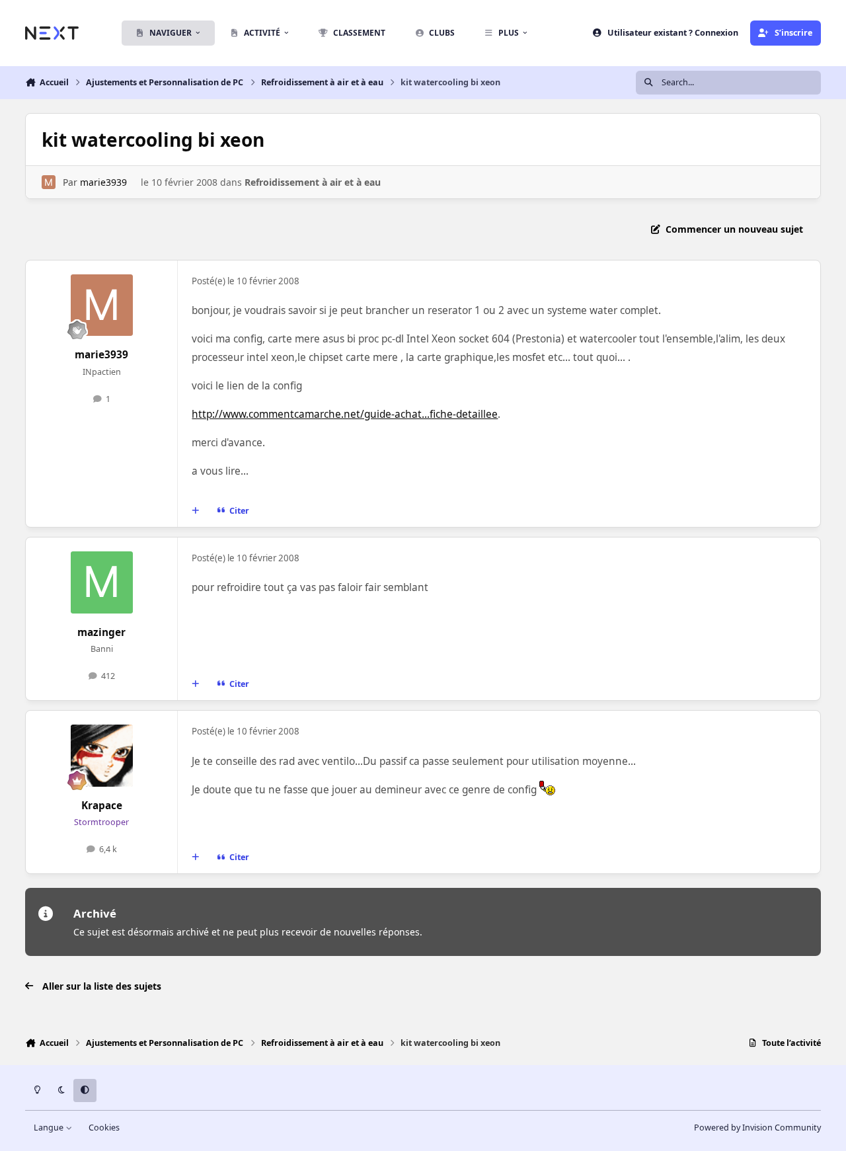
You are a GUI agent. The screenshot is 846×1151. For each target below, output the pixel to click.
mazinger (101, 632)
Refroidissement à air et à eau (313, 182)
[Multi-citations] (195, 511)
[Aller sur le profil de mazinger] (102, 582)
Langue (49, 1127)
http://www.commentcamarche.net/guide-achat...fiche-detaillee (345, 414)
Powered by (757, 1127)
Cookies (104, 1127)
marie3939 (103, 182)
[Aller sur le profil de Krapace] (102, 756)
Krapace (101, 806)
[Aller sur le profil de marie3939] (49, 182)
